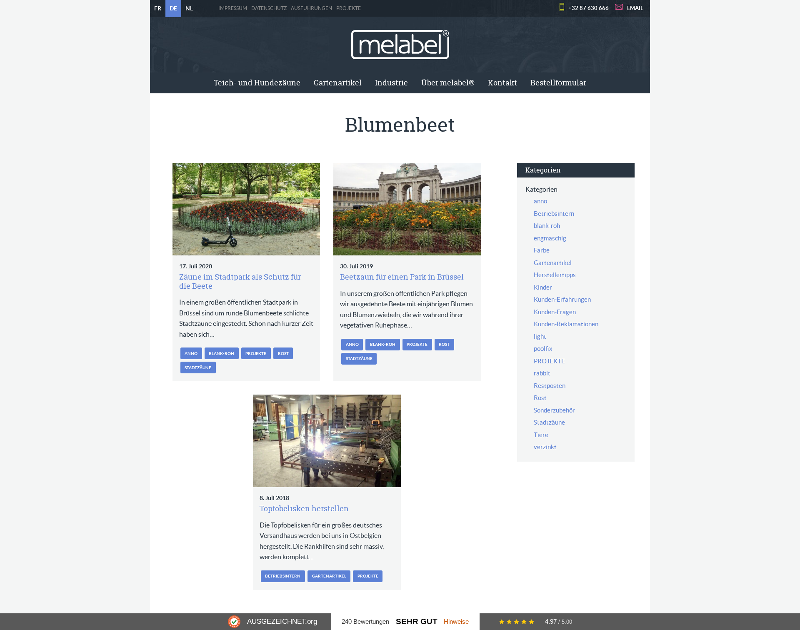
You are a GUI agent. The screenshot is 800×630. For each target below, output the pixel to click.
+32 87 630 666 (588, 8)
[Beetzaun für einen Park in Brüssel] (407, 209)
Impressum (232, 8)
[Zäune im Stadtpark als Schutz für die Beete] (246, 209)
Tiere (541, 434)
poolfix (543, 348)
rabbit (542, 373)
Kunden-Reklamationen (566, 324)
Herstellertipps (555, 274)
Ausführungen (311, 8)
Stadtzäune (198, 367)
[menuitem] (257, 82)
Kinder (543, 287)
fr (157, 8)
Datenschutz (269, 8)
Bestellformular (558, 83)
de (173, 8)
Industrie (391, 83)
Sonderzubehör (554, 410)
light (540, 336)
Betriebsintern (282, 576)
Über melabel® (448, 83)
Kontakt (502, 83)
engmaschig (550, 238)
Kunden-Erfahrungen (562, 299)
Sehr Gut (417, 621)
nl (189, 8)
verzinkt (545, 446)
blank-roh (221, 353)
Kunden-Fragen (555, 311)
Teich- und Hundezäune (257, 83)
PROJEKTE (348, 8)
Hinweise (456, 621)
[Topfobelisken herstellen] (327, 441)
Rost (283, 353)
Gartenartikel (338, 83)
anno (191, 353)
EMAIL (635, 8)
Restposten (549, 385)
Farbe (542, 250)
